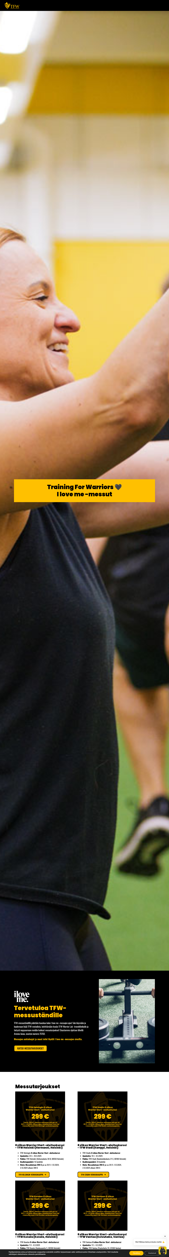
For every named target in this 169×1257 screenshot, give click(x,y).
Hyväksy (136, 1253)
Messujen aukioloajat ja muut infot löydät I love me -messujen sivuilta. (48, 1039)
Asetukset (152, 1253)
